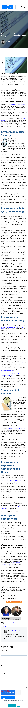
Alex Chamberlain (12, 41)
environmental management (17, 104)
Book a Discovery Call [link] (7, 7)
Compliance (4, 626)
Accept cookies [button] (12, 705)
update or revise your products (17, 428)
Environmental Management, (13, 623)
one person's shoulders (7, 370)
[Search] (24, 7)
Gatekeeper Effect (19, 363)
